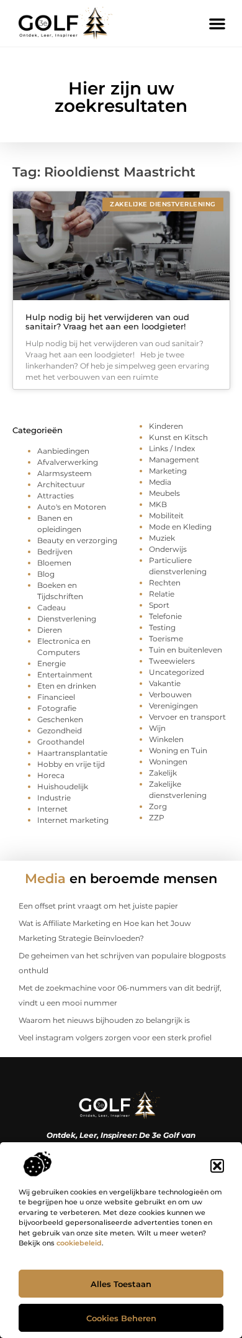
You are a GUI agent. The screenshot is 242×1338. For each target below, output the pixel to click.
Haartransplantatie (72, 753)
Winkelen (166, 739)
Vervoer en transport (187, 717)
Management (174, 459)
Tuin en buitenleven (185, 649)
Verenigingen (173, 705)
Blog (46, 574)
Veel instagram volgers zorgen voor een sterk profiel (115, 1037)
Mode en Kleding (180, 526)
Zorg (158, 806)
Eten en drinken (66, 685)
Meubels (164, 493)
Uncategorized (176, 672)
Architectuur (61, 484)
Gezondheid (59, 730)
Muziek (162, 538)
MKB (158, 504)
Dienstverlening (66, 618)
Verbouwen (170, 694)
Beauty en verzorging (77, 540)
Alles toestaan (121, 1284)
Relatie (161, 593)
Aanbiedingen (63, 451)
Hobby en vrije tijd (71, 764)
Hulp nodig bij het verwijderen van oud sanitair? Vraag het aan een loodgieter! (107, 322)
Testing (162, 627)
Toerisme (166, 638)
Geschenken (60, 719)
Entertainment (64, 674)
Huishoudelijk (62, 786)
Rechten (165, 582)
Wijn (157, 728)
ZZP (156, 817)
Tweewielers (172, 661)
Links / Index (172, 448)
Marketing (168, 470)
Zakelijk (163, 772)
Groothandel (60, 741)
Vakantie (165, 683)
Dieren (49, 630)
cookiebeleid (79, 1243)
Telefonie (165, 616)
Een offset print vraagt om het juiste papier (98, 905)
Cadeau (51, 607)
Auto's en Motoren (71, 506)
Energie (51, 663)
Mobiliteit (166, 515)
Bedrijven (55, 551)
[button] (217, 1166)
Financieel (56, 697)
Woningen (168, 761)
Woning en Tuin (178, 750)
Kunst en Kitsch (178, 437)
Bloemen (54, 562)
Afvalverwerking (67, 462)
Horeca (51, 775)
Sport (159, 605)
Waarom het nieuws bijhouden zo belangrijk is (104, 1020)
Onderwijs (168, 549)
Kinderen (166, 426)
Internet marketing (73, 820)
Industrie (54, 797)
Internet (52, 808)
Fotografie (56, 708)
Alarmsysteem (64, 473)
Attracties (55, 495)
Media (160, 482)
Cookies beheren (121, 1318)
